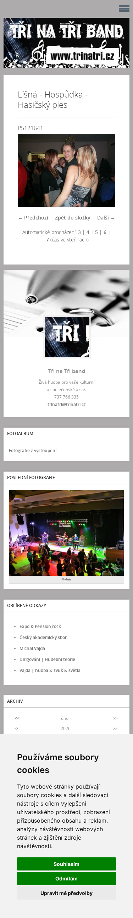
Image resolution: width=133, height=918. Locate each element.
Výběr (66, 579)
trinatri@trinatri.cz (67, 404)
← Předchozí (33, 217)
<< (17, 718)
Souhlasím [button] (66, 864)
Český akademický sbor (43, 637)
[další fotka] (104, 170)
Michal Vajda (32, 648)
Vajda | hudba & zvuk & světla (50, 670)
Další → (106, 217)
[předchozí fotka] (29, 170)
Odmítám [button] (66, 878)
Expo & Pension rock (40, 626)
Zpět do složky (72, 217)
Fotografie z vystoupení (32, 450)
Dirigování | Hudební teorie (47, 659)
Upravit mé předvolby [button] (66, 893)
